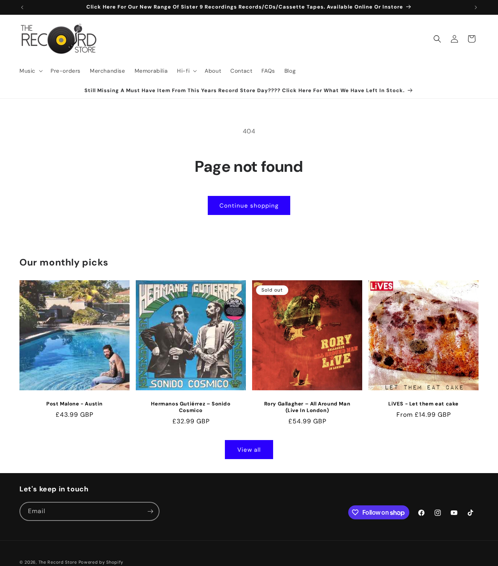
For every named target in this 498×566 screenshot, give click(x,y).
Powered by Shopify (101, 562)
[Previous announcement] (22, 7)
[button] (30, 71)
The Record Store (59, 562)
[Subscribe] (150, 511)
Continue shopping (249, 206)
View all (249, 450)
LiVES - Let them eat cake (423, 404)
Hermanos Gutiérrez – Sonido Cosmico (190, 407)
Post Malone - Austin (74, 404)
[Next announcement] (475, 7)
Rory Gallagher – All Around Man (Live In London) (307, 407)
